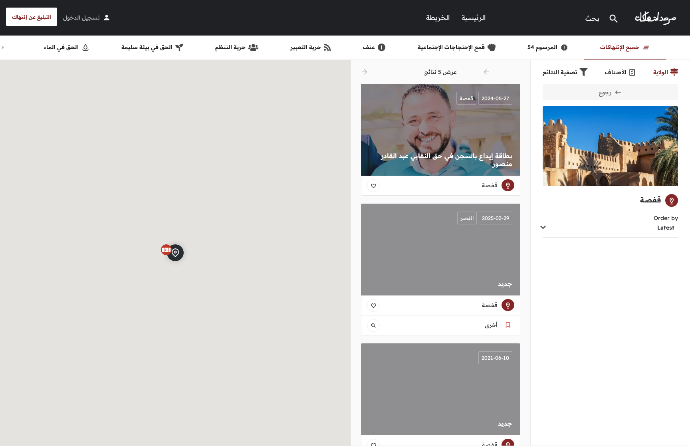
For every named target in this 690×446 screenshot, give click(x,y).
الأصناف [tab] (615, 72)
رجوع (605, 92)
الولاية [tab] (660, 72)
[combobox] (610, 228)
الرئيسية (474, 17)
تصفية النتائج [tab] (560, 72)
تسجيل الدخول (81, 17)
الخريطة (438, 17)
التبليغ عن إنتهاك (31, 17)
